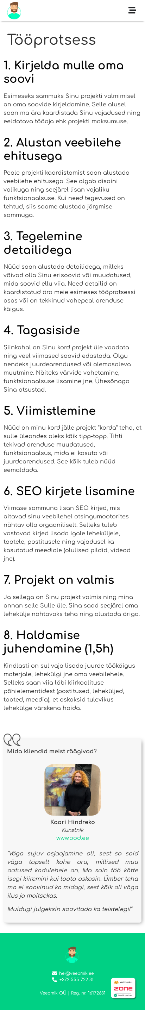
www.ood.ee (72, 838)
